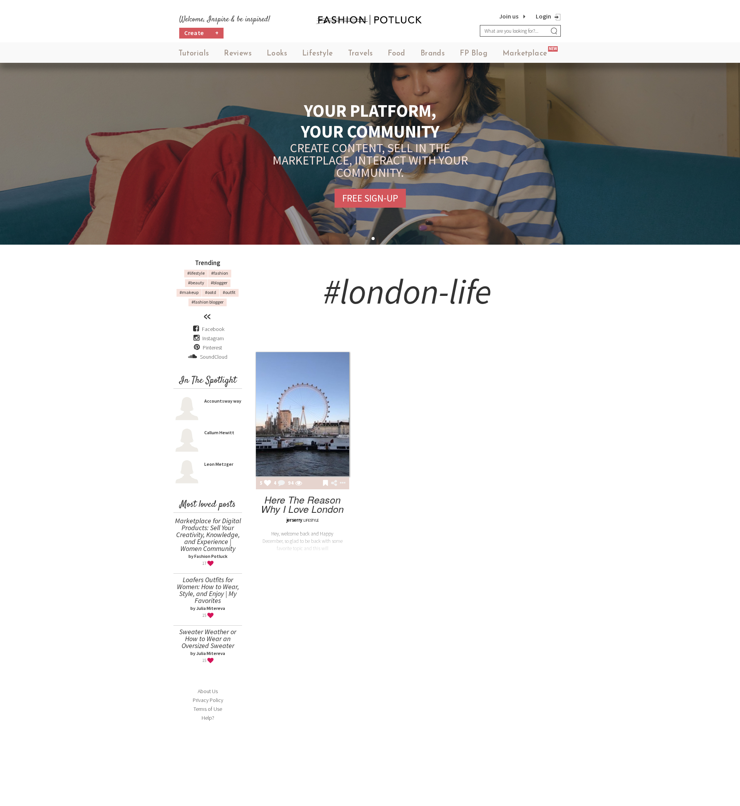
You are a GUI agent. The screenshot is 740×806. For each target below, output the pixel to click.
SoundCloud (213, 356)
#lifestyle (196, 273)
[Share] (334, 483)
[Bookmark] (325, 483)
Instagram (213, 338)
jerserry (294, 520)
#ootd (210, 292)
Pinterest (212, 347)
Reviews (238, 53)
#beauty (196, 282)
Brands (432, 53)
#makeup (189, 292)
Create (201, 33)
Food (396, 53)
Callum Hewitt (219, 432)
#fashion (219, 273)
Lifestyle (317, 53)
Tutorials (193, 53)
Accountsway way (222, 401)
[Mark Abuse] (341, 483)
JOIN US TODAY (370, 192)
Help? (208, 717)
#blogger (219, 282)
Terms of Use (207, 708)
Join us (508, 16)
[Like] (267, 483)
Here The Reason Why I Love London (302, 504)
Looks (277, 53)
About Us (208, 691)
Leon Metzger (218, 464)
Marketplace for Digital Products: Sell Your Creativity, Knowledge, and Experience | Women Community (208, 534)
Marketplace (525, 53)
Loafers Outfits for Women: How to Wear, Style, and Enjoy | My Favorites (208, 590)
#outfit (229, 292)
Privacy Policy (208, 700)
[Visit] (298, 483)
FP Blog (474, 53)
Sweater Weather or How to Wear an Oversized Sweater (207, 638)
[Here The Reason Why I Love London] (302, 414)
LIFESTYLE (311, 520)
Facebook (213, 329)
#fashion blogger (208, 302)
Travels (360, 53)
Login (543, 16)
